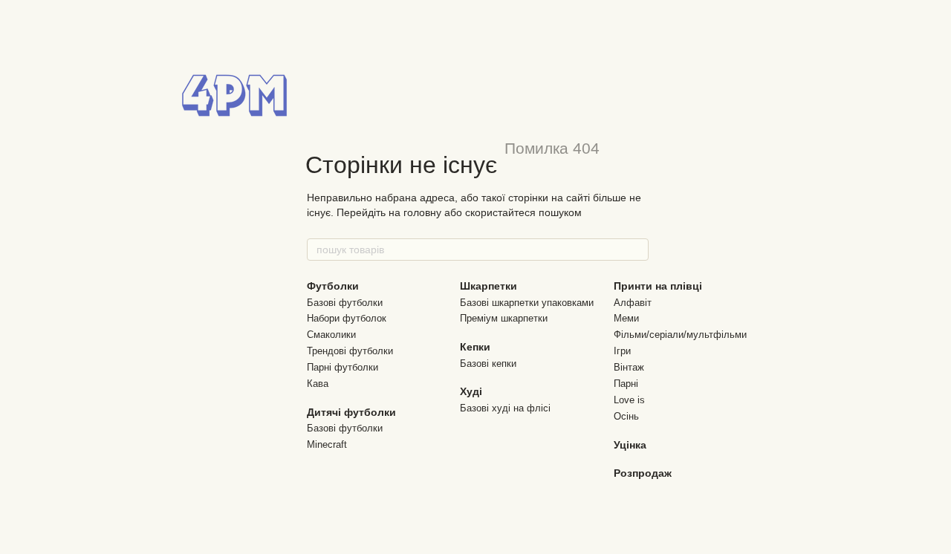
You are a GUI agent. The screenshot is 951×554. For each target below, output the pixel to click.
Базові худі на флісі (505, 408)
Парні (626, 383)
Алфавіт (633, 302)
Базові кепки (488, 363)
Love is (629, 399)
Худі (471, 391)
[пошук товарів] (637, 249)
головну (422, 212)
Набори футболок (346, 318)
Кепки (475, 347)
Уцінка (630, 445)
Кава (317, 383)
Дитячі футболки (351, 412)
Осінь (626, 416)
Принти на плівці (658, 286)
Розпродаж (643, 473)
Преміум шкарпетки (504, 318)
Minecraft (327, 444)
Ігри (622, 350)
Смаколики (331, 334)
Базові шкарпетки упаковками (527, 302)
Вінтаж (629, 367)
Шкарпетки (488, 286)
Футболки (333, 286)
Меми (626, 318)
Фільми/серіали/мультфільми (680, 334)
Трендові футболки (350, 350)
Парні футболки (342, 367)
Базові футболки (345, 302)
